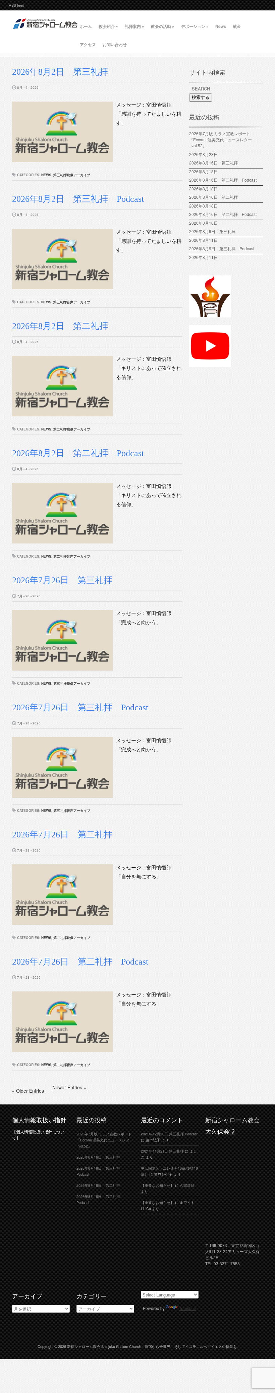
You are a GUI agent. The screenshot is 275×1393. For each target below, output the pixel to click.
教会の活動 (162, 26)
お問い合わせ (115, 44)
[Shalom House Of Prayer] (210, 314)
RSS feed (16, 5)
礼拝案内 (134, 26)
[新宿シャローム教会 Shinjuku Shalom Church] (45, 32)
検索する (200, 97)
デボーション (195, 26)
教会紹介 (108, 26)
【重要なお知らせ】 (157, 1185)
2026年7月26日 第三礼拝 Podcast (80, 707)
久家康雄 (187, 1185)
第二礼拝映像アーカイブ (71, 429)
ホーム (86, 26)
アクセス (88, 44)
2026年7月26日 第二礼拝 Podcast (80, 962)
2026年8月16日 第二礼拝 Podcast (223, 214)
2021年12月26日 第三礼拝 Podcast (169, 1133)
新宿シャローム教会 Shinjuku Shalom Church (104, 1346)
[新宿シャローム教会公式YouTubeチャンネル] (210, 364)
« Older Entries (28, 1090)
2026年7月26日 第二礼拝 (66, 834)
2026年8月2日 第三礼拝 (60, 72)
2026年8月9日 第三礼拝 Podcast (221, 248)
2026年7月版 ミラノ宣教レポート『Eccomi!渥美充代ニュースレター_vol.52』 (220, 139)
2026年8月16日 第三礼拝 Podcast (223, 180)
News (220, 26)
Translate (187, 1308)
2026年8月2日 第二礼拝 (64, 326)
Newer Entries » (69, 1087)
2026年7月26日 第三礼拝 (62, 580)
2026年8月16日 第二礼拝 (215, 197)
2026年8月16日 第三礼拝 (215, 162)
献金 (237, 26)
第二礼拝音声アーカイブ (71, 556)
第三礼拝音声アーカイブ (71, 302)
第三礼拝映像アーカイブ (71, 175)
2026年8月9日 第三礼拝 (212, 231)
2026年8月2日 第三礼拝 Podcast (78, 199)
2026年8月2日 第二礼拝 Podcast (78, 453)
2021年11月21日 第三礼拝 (162, 1151)
